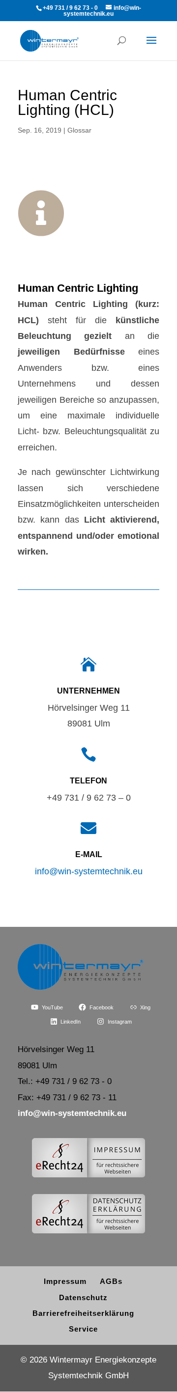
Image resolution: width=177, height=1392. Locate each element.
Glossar (79, 130)
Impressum (65, 1281)
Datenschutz (83, 1297)
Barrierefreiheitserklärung (83, 1313)
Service (83, 1329)
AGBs (111, 1281)
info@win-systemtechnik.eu (89, 871)
